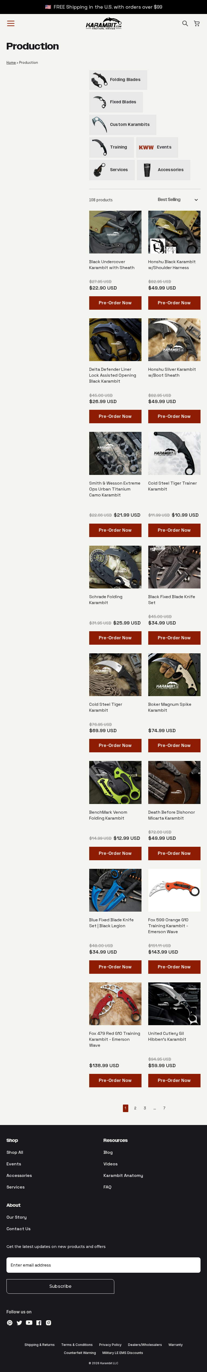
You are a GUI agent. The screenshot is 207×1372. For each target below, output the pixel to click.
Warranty (175, 1345)
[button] (185, 23)
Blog (108, 1152)
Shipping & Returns (40, 1345)
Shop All (14, 1152)
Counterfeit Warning (80, 1353)
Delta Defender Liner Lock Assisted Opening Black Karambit (112, 375)
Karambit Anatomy (123, 1175)
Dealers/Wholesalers (145, 1345)
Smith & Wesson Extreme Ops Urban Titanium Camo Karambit (114, 489)
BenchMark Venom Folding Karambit (108, 815)
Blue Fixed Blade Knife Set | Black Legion (111, 923)
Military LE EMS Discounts (122, 1353)
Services (15, 1187)
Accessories (19, 1175)
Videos (111, 1164)
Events (13, 1164)
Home (11, 62)
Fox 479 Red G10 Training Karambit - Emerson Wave (114, 1039)
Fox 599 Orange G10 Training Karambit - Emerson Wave (168, 925)
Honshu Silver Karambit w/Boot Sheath (172, 372)
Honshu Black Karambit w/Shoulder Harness (172, 264)
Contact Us (18, 1229)
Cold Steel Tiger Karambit (105, 707)
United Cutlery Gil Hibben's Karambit (167, 1036)
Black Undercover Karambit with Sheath (111, 264)
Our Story (16, 1217)
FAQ (108, 1187)
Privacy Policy (110, 1345)
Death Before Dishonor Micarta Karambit (171, 815)
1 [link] (125, 1108)
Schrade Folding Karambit (105, 599)
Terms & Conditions (77, 1345)
